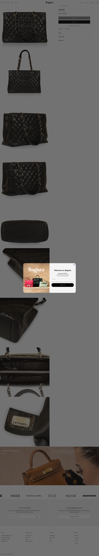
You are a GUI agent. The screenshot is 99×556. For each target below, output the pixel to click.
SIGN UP (62, 285)
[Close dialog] (74, 264)
